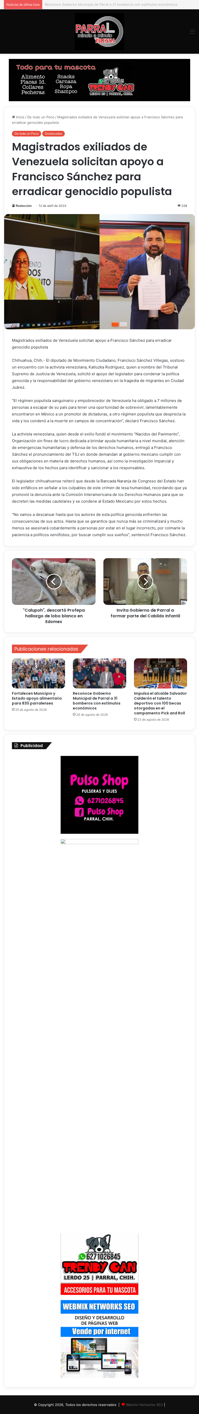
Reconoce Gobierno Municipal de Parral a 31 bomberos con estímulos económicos (96, 701)
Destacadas (53, 133)
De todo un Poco (40, 117)
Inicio (19, 117)
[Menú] (192, 33)
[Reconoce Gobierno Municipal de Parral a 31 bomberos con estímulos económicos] (99, 673)
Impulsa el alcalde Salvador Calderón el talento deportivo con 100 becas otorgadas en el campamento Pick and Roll (160, 703)
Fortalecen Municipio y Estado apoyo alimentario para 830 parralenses (37, 698)
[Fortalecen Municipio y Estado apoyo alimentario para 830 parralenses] (38, 673)
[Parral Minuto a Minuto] (99, 31)
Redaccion (24, 206)
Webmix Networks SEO (144, 1405)
